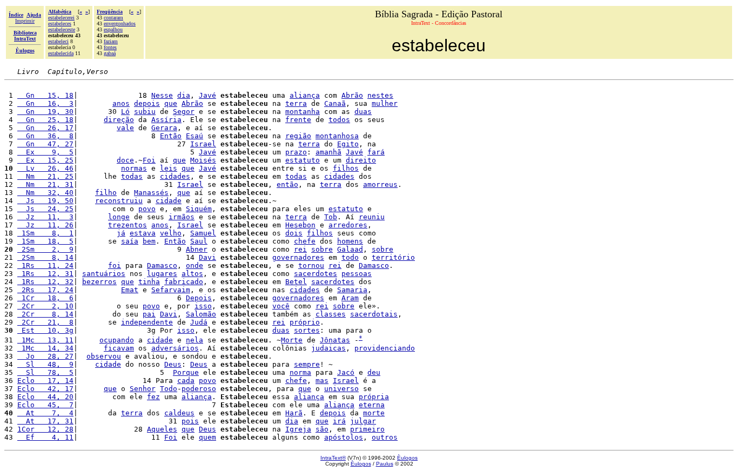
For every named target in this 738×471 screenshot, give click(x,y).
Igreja (298, 429)
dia (183, 95)
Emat (129, 290)
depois (147, 103)
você (281, 306)
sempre (307, 364)
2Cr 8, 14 (45, 314)
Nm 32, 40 (45, 193)
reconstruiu (119, 201)
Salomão (201, 314)
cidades (175, 176)
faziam (111, 41)
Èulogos (407, 458)
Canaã (335, 103)
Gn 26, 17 (45, 128)
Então (171, 136)
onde (194, 265)
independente (147, 322)
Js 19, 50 (45, 201)
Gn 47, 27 (45, 144)
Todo (168, 389)
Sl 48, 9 (45, 364)
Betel (296, 282)
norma (300, 372)
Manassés (151, 193)
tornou (311, 265)
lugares (162, 274)
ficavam (119, 348)
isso (203, 306)
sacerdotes (315, 274)
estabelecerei (61, 18)
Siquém (199, 209)
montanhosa (337, 136)
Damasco (162, 265)
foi (114, 265)
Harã (294, 413)
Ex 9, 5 (45, 152)
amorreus (380, 184)
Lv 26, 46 (45, 168)
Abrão (352, 95)
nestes (380, 95)
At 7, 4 (45, 413)
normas (134, 168)
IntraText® (333, 458)
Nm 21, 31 (45, 184)
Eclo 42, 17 (45, 389)
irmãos (181, 217)
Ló (125, 111)
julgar (363, 421)
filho (106, 193)
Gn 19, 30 (45, 111)
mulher (385, 103)
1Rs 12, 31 (45, 274)
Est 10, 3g (45, 330)
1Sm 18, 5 (45, 241)
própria (374, 397)
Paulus (384, 464)
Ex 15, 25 (45, 160)
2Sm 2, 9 (45, 249)
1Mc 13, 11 (45, 340)
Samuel (203, 233)
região (298, 136)
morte (374, 413)
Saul (198, 241)
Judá (198, 322)
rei (300, 249)
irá (339, 421)
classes (331, 314)
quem (207, 437)
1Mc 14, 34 (45, 348)
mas (322, 380)
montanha (302, 111)
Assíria (166, 120)
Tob (330, 217)
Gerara (164, 128)
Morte (292, 340)
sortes (307, 330)
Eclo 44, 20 (45, 397)
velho (171, 233)
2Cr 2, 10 (45, 306)
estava (143, 233)
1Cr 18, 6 (45, 298)
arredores (347, 225)
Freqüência (110, 12)
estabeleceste (61, 29)
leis (168, 168)
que (170, 103)
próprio (305, 322)
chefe (305, 241)
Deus (173, 364)
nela (194, 340)
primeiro (367, 429)
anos (121, 103)
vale (125, 128)
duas (363, 111)
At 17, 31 (45, 421)
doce (125, 160)
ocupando (116, 340)
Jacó (345, 372)
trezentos (127, 225)
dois (294, 233)
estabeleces (59, 23)
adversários (175, 348)
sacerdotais (374, 314)
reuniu (372, 217)
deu (373, 372)
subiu (145, 111)
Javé (207, 95)
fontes (110, 47)
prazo (296, 152)
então (287, 184)
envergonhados (120, 23)
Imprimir (25, 21)
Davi (207, 257)
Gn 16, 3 (45, 103)
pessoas (356, 274)
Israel (203, 144)
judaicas (328, 348)
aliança (305, 95)
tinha (149, 282)
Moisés (203, 160)
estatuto (302, 160)
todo (350, 257)
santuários (103, 274)
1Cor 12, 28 (45, 429)
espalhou (113, 29)
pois (190, 421)
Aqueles (162, 429)
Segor (183, 111)
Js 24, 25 (45, 209)
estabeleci (58, 41)
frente (298, 120)
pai (149, 314)
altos (192, 274)
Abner (196, 249)
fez (153, 397)
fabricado (183, 282)
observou (103, 356)
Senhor (143, 389)
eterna (372, 405)
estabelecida (60, 53)
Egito (348, 144)
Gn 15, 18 (45, 95)
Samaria (352, 290)
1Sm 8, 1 (45, 233)
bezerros (99, 282)
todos (339, 120)
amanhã (328, 152)
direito (361, 160)
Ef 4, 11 (45, 437)
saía (129, 241)
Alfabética (59, 12)
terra (296, 103)
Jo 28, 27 (45, 356)
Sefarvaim (170, 290)
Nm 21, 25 (45, 176)
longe (119, 217)
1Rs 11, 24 (45, 265)
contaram (113, 18)
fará (376, 152)
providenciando (384, 348)
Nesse (162, 95)
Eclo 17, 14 (45, 380)
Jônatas (335, 340)
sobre (322, 249)
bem (149, 241)
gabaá (110, 53)
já (121, 233)
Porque (186, 372)
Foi (149, 160)
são (322, 429)
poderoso (199, 389)
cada (185, 380)
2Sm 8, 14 (45, 257)
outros (385, 437)
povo (147, 209)
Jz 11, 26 (45, 225)
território (393, 257)
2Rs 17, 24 (45, 290)
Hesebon (300, 225)
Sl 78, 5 (45, 372)
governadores (298, 257)
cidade (169, 201)
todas (132, 176)
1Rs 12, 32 (45, 282)
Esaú (194, 136)
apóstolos (343, 437)
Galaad (350, 249)
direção (119, 120)
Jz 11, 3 (45, 217)
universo (341, 389)
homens (350, 241)
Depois (199, 298)
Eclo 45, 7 (45, 405)
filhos (346, 168)
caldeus (179, 413)
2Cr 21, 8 (45, 322)
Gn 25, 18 (45, 120)
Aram (350, 298)
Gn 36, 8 (45, 136)
